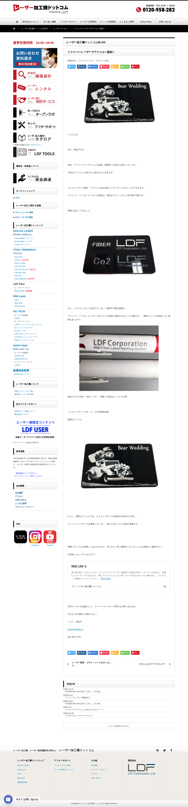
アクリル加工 (104, 61)
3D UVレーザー (20, 331)
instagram (35, 545)
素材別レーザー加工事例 (24, 394)
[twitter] (164, 750)
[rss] (157, 750)
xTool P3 (17, 260)
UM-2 (16, 300)
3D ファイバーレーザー (23, 328)
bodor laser (20, 345)
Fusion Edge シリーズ (23, 241)
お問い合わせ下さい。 (34, 145)
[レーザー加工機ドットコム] (40, 13)
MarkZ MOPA (23, 291)
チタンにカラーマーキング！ (152, 664)
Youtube (50, 545)
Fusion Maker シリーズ (23, 238)
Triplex (17, 318)
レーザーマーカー (87, 61)
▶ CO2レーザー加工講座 (23, 217)
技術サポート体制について (25, 411)
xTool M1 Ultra (20, 273)
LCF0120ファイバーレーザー (26, 337)
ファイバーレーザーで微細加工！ (78, 698)
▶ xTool (16, 198)
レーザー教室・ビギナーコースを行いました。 (91, 664)
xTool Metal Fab (20, 279)
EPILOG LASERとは (22, 234)
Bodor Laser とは (21, 349)
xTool (19, 774)
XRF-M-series (19, 306)
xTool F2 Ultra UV (21, 270)
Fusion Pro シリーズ (22, 244)
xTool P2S (18, 257)
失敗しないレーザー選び (24, 391)
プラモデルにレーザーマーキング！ (79, 716)
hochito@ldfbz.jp (75, 629)
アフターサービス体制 (62, 765)
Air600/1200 (19, 356)
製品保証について (21, 414)
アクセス (18, 496)
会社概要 (18, 493)
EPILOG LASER (23, 230)
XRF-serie (18, 303)
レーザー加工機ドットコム (91, 803)
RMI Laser (19, 296)
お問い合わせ (20, 500)
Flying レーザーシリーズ (24, 340)
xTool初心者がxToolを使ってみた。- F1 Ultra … (84, 691)
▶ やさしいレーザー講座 (23, 212)
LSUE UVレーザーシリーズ (25, 334)
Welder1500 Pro (20, 359)
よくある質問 (20, 503)
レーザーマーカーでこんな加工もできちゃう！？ (84, 710)
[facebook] (171, 750)
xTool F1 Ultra (19, 263)
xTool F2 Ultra (19, 266)
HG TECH (19, 311)
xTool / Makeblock (24, 249)
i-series (17, 365)
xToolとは (17, 253)
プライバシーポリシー (23, 507)
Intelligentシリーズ (21, 374)
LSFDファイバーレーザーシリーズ (28, 325)
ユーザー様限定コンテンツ (64, 769)
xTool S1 (17, 276)
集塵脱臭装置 (21, 370)
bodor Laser (21, 769)
